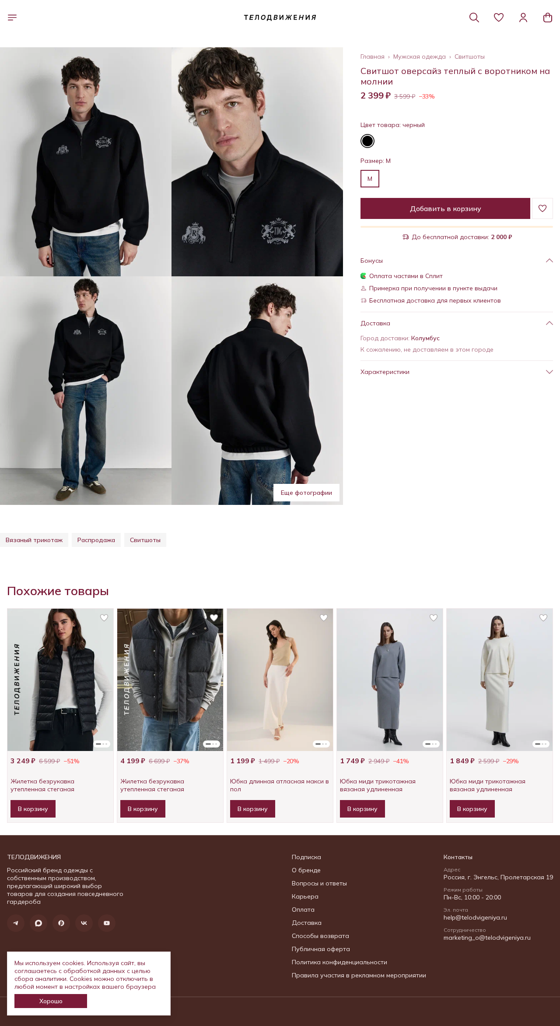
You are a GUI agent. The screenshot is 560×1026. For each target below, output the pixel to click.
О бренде (306, 870)
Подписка (306, 857)
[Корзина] (547, 17)
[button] (499, 17)
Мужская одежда (419, 56)
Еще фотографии (306, 493)
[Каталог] (12, 17)
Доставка (307, 923)
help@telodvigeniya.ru (475, 917)
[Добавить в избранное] (542, 208)
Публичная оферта (321, 949)
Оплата (303, 909)
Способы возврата (320, 936)
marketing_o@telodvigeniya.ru (487, 937)
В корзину (33, 809)
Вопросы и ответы (319, 883)
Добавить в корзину (445, 208)
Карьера (305, 896)
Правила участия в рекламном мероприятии (359, 975)
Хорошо (51, 1001)
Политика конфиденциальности (339, 962)
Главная (372, 56)
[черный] (367, 141)
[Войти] (523, 17)
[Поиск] (474, 17)
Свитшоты (470, 56)
